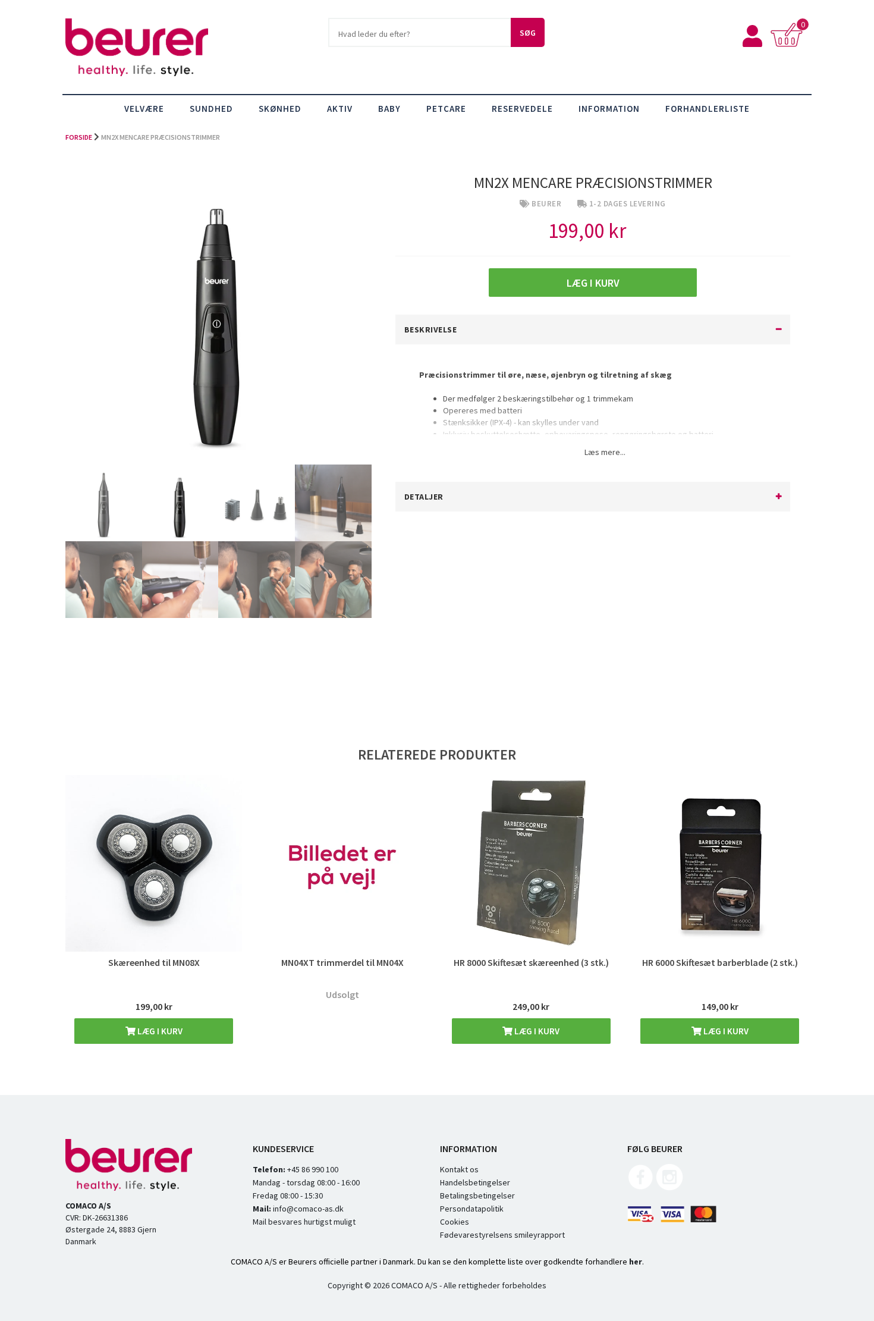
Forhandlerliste (707, 108)
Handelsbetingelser (475, 1182)
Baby (389, 108)
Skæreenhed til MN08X (154, 962)
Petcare (446, 108)
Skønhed (280, 108)
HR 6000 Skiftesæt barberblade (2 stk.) (720, 962)
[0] (789, 44)
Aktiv (340, 108)
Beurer (546, 204)
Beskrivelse (430, 329)
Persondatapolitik (472, 1208)
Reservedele (522, 108)
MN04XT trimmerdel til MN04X (342, 962)
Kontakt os (459, 1169)
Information (609, 108)
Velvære (144, 108)
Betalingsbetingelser (477, 1195)
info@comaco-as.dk (307, 1208)
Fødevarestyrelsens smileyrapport (502, 1234)
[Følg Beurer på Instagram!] (669, 1187)
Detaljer (424, 496)
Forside (78, 137)
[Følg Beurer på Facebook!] (641, 1187)
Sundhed (211, 108)
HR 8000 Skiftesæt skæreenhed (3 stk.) (531, 962)
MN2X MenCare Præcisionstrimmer (160, 137)
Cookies (454, 1221)
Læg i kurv (159, 1031)
